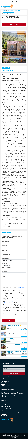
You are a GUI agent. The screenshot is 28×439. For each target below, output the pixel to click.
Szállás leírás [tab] (6, 67)
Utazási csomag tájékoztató (7, 390)
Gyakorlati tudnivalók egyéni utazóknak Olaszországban (13, 393)
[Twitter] (6, 415)
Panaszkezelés (4, 400)
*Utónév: (4, 245)
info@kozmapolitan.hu (5, 410)
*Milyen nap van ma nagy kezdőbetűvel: (13, 314)
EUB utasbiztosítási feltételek (7, 397)
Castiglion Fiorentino (8, 12)
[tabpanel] (14, 150)
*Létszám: (4, 271)
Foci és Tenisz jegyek (5, 385)
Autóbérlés (3, 384)
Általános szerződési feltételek (7, 389)
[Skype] (4, 415)
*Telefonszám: (6, 254)
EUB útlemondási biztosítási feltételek (9, 399)
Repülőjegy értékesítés (6, 378)
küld (8, 320)
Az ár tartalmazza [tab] (15, 67)
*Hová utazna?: (6, 258)
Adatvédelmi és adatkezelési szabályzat (9, 392)
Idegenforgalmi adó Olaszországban (8, 395)
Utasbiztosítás (4, 382)
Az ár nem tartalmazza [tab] (8, 70)
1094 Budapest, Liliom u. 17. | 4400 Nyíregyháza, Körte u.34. (14, 412)
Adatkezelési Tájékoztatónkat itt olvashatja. (9, 429)
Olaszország (10, 10)
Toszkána (17, 10)
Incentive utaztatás (5, 381)
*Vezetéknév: (5, 241)
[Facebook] (2, 415)
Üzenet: (4, 276)
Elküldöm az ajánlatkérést (9, 318)
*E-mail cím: (5, 250)
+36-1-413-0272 (5, 406)
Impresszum (3, 396)
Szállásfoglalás (4, 380)
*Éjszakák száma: (6, 267)
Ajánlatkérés (14, 24)
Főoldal (4, 10)
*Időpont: (4, 263)
